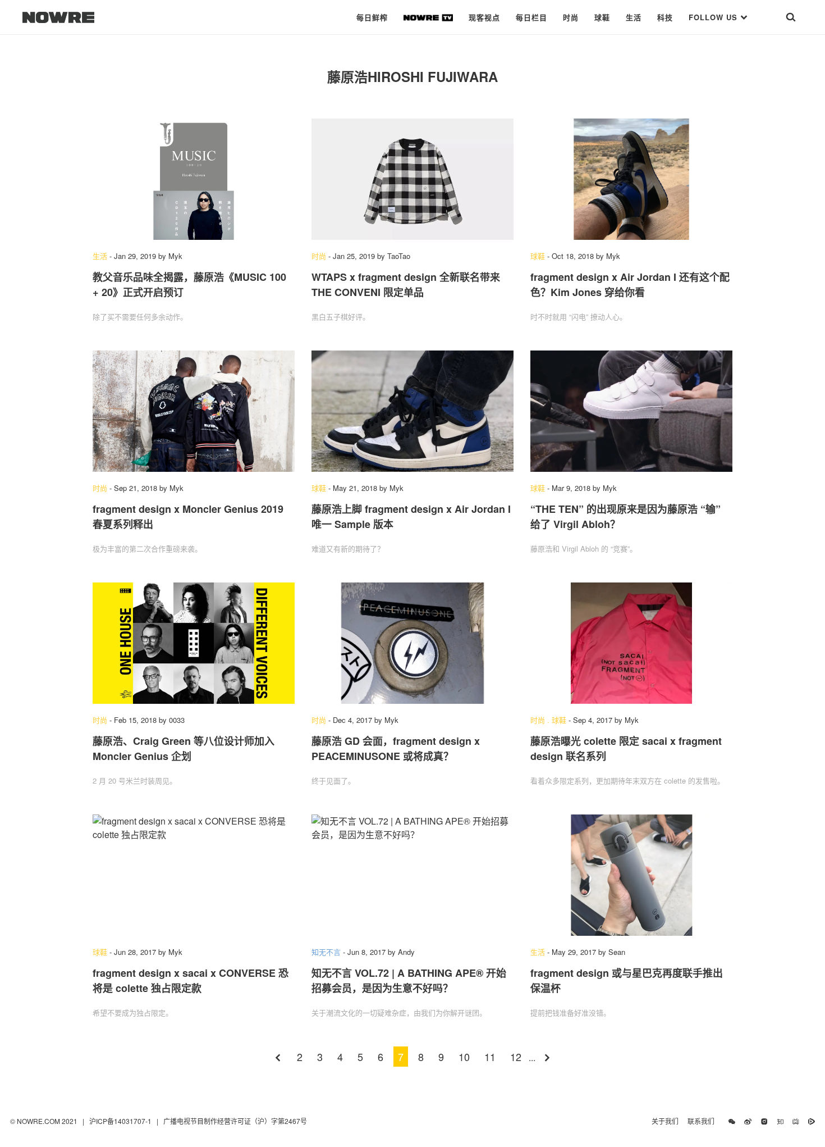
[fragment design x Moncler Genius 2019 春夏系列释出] (194, 411)
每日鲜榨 (372, 17)
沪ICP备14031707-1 (121, 1121)
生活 (633, 17)
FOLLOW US (714, 17)
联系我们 (703, 1121)
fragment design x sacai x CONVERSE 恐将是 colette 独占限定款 (190, 980)
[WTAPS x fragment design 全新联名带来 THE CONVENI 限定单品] (412, 179)
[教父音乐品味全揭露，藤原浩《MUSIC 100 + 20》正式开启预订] (194, 179)
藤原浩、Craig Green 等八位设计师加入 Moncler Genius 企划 (183, 748)
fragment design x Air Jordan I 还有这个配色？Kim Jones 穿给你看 (630, 284)
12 (515, 1056)
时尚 (571, 17)
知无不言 (326, 951)
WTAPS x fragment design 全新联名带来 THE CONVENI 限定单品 (405, 284)
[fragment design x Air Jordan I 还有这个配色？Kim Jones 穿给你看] (631, 179)
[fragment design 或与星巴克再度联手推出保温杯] (631, 875)
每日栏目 (531, 17)
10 (464, 1056)
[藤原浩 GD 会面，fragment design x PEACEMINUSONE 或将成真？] (412, 643)
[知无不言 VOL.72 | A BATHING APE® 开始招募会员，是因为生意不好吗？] (412, 875)
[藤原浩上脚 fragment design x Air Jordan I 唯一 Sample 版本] (412, 411)
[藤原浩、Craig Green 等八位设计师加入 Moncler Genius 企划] (194, 643)
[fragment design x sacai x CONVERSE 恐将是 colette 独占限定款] (194, 875)
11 (490, 1056)
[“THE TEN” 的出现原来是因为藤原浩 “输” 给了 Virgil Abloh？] (631, 411)
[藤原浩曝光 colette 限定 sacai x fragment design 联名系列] (631, 643)
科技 (665, 17)
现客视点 (484, 17)
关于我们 (665, 1121)
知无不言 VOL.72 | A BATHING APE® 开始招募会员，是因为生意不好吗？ (408, 980)
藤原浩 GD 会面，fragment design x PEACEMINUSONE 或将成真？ (395, 748)
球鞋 (602, 17)
